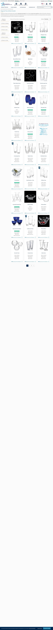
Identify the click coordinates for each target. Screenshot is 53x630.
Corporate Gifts (32, 7)
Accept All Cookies (47, 628)
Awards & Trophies (4, 7)
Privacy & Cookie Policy (32, 628)
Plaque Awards (14, 7)
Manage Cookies (40, 628)
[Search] (51, 7)
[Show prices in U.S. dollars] (42, 3)
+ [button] (1, 20)
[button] (4, 1)
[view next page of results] (34, 266)
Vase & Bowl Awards (18, 19)
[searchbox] (45, 7)
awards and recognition (35, 13)
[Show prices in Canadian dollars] (43, 3)
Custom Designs (23, 7)
